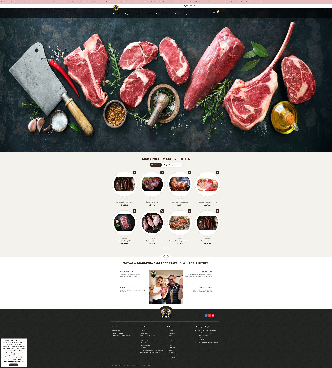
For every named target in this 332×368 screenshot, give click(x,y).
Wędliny (171, 350)
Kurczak (171, 345)
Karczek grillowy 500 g (124, 241)
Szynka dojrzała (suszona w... (179, 241)
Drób (170, 335)
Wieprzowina (173, 355)
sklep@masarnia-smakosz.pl (208, 343)
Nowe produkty (118, 333)
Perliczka (172, 348)
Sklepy (143, 348)
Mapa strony (145, 345)
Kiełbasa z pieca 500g (180, 202)
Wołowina (172, 352)
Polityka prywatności (148, 335)
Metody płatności (147, 340)
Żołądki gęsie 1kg (152, 202)
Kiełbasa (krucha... (207, 241)
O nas (143, 338)
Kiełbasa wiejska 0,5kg (124, 202)
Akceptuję (14, 365)
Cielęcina (172, 333)
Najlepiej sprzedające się (122, 335)
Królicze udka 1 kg (152, 241)
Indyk (170, 340)
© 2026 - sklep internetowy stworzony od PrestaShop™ (131, 365)
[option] (166, 78)
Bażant (171, 331)
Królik (173, 357)
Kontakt (144, 343)
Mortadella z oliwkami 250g (207, 202)
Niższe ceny (117, 331)
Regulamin (144, 333)
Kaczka (171, 343)
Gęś (170, 338)
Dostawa (144, 331)
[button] (8, 78)
